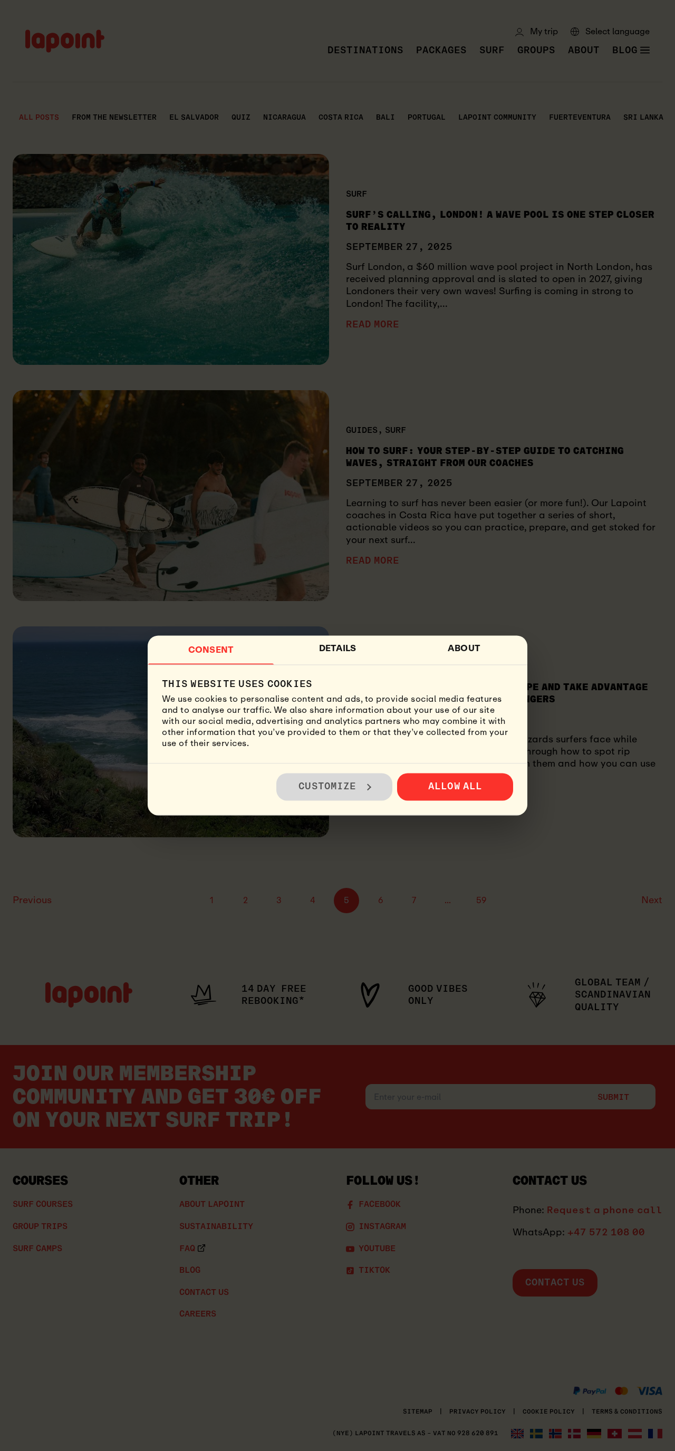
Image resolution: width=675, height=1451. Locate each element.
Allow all (455, 786)
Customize (327, 786)
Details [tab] (337, 648)
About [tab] (464, 648)
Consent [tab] (211, 650)
